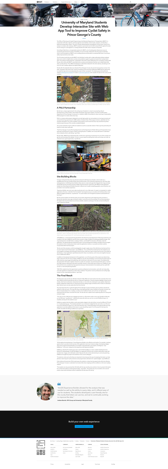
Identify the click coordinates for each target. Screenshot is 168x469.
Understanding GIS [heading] (79, 444)
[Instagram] (41, 454)
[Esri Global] (39, 2)
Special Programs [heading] (104, 444)
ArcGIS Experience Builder (67, 72)
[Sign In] (130, 1)
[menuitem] (56, 447)
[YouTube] (44, 454)
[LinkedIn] (44, 451)
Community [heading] (65, 444)
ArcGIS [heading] (52, 444)
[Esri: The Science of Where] (41, 444)
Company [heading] (90, 444)
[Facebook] (38, 451)
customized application (84, 72)
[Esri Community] (38, 454)
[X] (41, 451)
